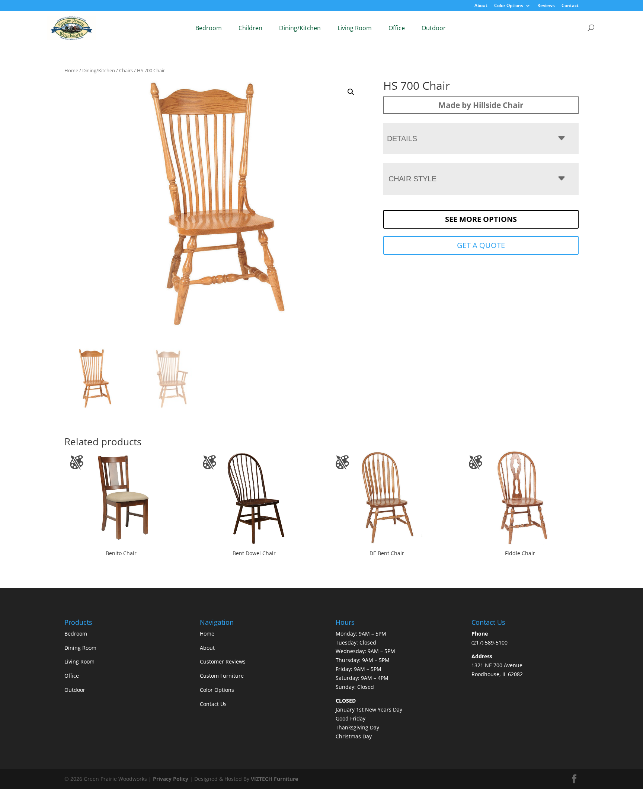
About (480, 6)
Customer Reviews (223, 661)
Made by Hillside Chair (481, 105)
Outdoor (434, 28)
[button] (351, 92)
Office (396, 28)
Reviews (546, 6)
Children (250, 28)
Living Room (355, 28)
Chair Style (412, 179)
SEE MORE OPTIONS (481, 219)
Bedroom (208, 28)
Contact (570, 6)
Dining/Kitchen (300, 28)
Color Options (508, 6)
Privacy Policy (170, 778)
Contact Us (213, 703)
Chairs (126, 70)
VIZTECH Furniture (274, 778)
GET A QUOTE (481, 245)
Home (71, 70)
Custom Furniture (222, 675)
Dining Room (80, 647)
